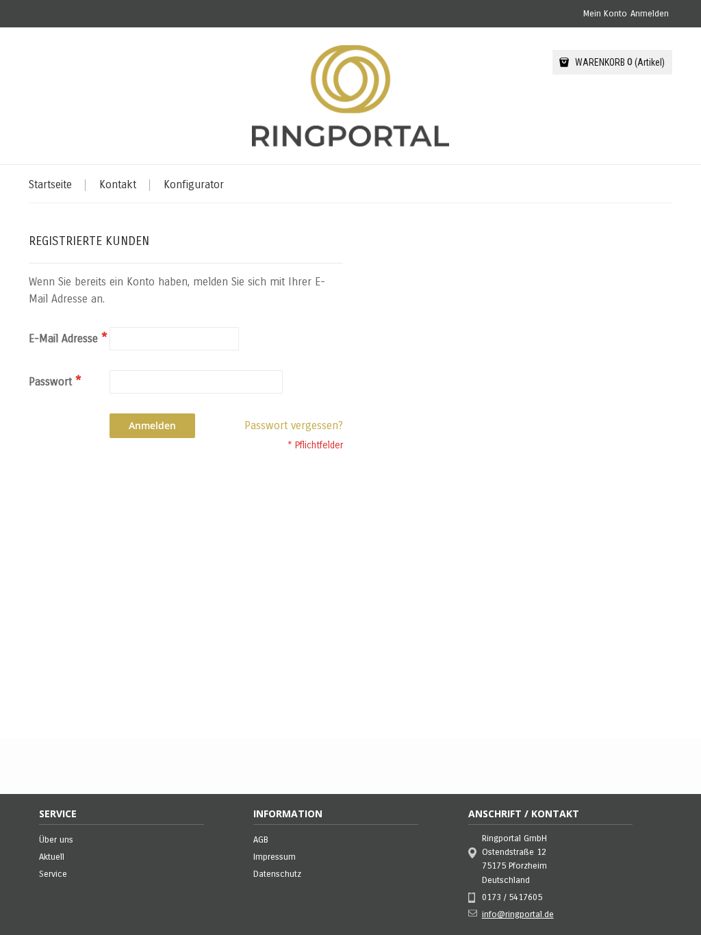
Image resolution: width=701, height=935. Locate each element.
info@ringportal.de (518, 914)
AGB (260, 839)
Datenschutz (277, 874)
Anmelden (649, 13)
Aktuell (51, 856)
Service (53, 874)
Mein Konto (605, 13)
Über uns (56, 839)
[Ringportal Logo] (350, 95)
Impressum (274, 856)
